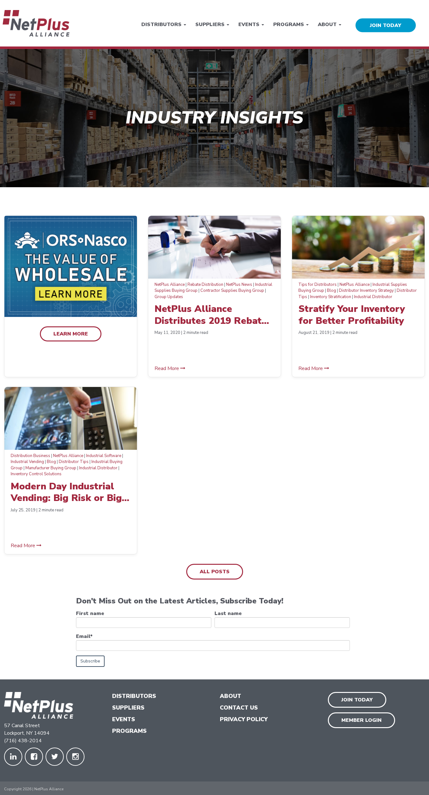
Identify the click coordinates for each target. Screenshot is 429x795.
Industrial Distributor (373, 297)
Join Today (357, 699)
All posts (215, 571)
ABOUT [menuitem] (230, 696)
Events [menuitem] (248, 24)
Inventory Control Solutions (36, 474)
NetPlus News (239, 284)
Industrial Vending (27, 462)
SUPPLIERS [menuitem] (128, 707)
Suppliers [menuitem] (210, 24)
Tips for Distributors (317, 284)
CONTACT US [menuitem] (239, 707)
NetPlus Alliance (170, 284)
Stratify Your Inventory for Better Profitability (351, 315)
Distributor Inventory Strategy (366, 290)
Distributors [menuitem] (161, 24)
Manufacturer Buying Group (50, 468)
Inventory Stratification (330, 297)
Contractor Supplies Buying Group (232, 290)
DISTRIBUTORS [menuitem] (134, 696)
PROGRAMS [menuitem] (129, 731)
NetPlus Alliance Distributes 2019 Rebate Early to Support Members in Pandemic (211, 315)
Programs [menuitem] (288, 24)
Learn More (70, 333)
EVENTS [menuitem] (123, 719)
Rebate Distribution (205, 284)
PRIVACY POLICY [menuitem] (244, 719)
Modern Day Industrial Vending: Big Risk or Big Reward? (66, 492)
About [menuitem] (327, 24)
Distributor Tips (74, 462)
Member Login (361, 720)
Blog (331, 290)
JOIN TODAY (385, 25)
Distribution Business (30, 456)
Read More (167, 368)
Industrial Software (103, 456)
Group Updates (169, 297)
